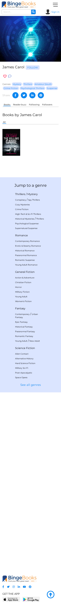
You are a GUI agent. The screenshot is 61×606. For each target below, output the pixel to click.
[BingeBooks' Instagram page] (14, 586)
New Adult (34, 341)
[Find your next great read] (19, 4)
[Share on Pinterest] (41, 95)
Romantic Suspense (25, 260)
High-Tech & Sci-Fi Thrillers (28, 214)
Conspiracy (20, 200)
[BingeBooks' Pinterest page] (30, 586)
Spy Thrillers (34, 200)
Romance (21, 235)
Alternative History (24, 358)
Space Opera (21, 377)
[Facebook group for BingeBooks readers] (3, 586)
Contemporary (22, 314)
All (4, 122)
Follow (32, 67)
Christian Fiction (23, 282)
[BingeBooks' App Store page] (11, 599)
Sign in (55, 11)
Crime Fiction (21, 209)
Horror (18, 287)
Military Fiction (22, 292)
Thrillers (20, 194)
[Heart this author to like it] (5, 76)
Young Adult (21, 296)
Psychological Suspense (27, 223)
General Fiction (25, 271)
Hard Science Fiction (25, 363)
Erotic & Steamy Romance (28, 246)
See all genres (30, 385)
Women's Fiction (23, 301)
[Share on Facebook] (15, 95)
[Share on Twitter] (24, 95)
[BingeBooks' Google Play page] (31, 599)
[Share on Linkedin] (32, 95)
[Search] (33, 12)
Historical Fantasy (24, 327)
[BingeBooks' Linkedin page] (19, 586)
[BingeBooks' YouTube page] (24, 586)
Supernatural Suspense (26, 228)
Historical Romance (24, 250)
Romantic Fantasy (24, 336)
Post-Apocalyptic (23, 372)
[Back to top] (50, 594)
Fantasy (20, 308)
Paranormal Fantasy (25, 331)
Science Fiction (25, 348)
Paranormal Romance (26, 255)
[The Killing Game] (11, 142)
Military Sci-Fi (21, 368)
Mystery (32, 194)
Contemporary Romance (27, 241)
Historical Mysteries (24, 219)
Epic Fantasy (21, 322)
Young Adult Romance (26, 265)
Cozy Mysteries (22, 204)
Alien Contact (21, 354)
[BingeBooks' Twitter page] (8, 586)
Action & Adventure (24, 277)
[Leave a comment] (9, 76)
